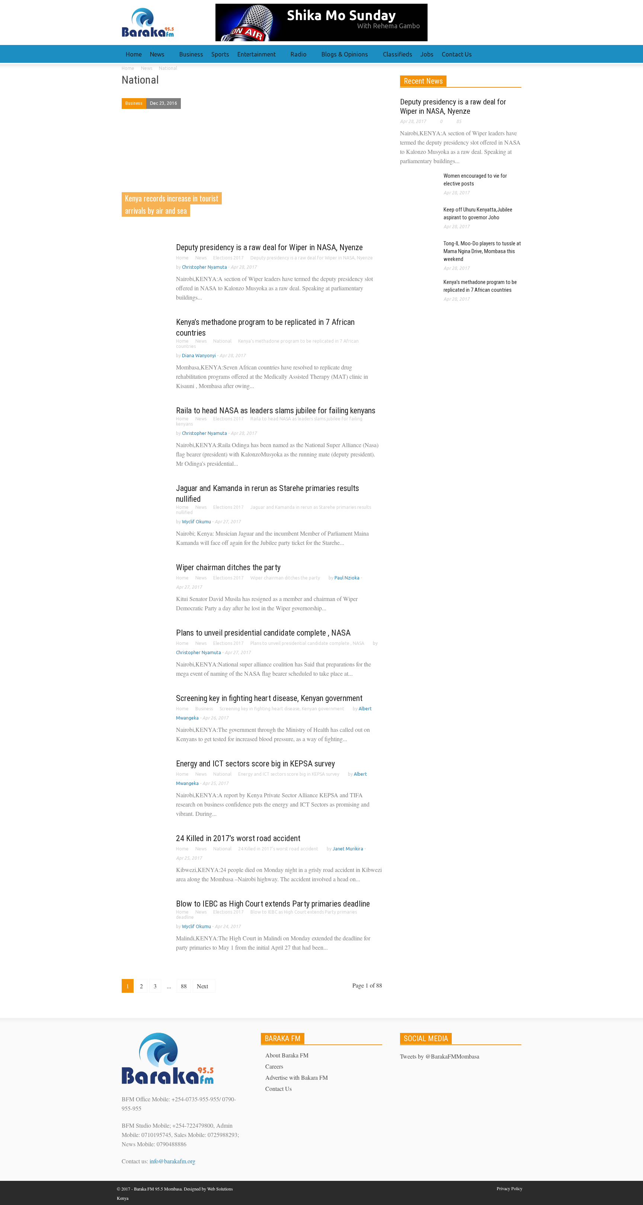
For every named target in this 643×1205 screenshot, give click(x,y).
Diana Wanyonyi (199, 355)
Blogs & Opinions (342, 57)
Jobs (427, 54)
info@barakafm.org (172, 1161)
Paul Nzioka (347, 577)
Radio (297, 57)
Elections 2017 (228, 257)
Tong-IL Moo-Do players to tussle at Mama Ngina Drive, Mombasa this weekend (482, 251)
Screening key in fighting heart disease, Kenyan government (269, 698)
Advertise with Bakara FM (296, 1077)
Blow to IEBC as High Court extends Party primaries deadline (273, 903)
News (155, 57)
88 (184, 986)
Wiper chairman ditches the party (228, 567)
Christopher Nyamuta (204, 267)
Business (191, 54)
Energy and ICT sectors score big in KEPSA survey (255, 763)
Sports (220, 54)
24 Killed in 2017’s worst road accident (238, 838)
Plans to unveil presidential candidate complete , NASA (263, 632)
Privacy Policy (509, 1188)
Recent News (423, 81)
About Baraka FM (286, 1055)
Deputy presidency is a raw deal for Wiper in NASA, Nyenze (269, 247)
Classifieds (397, 54)
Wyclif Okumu (196, 521)
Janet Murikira (348, 848)
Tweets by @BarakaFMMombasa (439, 1056)
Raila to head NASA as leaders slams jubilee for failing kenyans (275, 410)
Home (134, 54)
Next (203, 986)
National (222, 341)
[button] (513, 54)
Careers (274, 1066)
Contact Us (457, 54)
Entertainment (254, 57)
